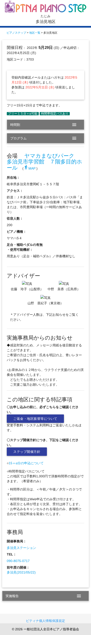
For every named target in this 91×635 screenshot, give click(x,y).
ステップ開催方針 (26, 452)
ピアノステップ (16, 32)
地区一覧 (34, 32)
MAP (29, 168)
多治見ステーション (21, 548)
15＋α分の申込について (26, 463)
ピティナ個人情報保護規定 (45, 621)
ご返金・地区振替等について (35, 419)
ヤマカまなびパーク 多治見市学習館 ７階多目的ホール (44, 162)
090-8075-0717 (18, 561)
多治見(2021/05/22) (21, 572)
